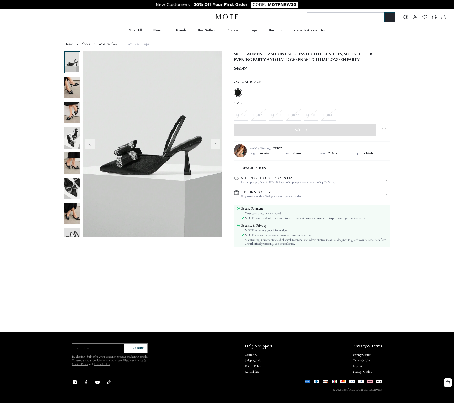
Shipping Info (253, 360)
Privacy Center (361, 354)
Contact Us (251, 354)
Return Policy (253, 366)
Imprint (357, 366)
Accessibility (252, 371)
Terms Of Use (102, 364)
